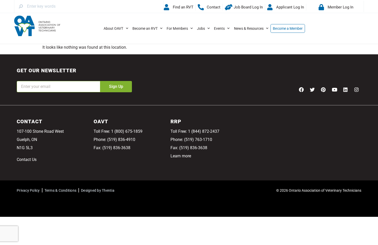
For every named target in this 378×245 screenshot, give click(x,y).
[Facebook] (301, 90)
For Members (177, 28)
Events (219, 28)
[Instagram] (356, 90)
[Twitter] (312, 90)
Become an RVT (145, 28)
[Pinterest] (323, 90)
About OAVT (113, 28)
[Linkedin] (345, 90)
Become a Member (288, 28)
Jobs (201, 28)
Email (22, 77)
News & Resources (249, 28)
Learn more (180, 156)
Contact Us (27, 159)
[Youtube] (334, 90)
